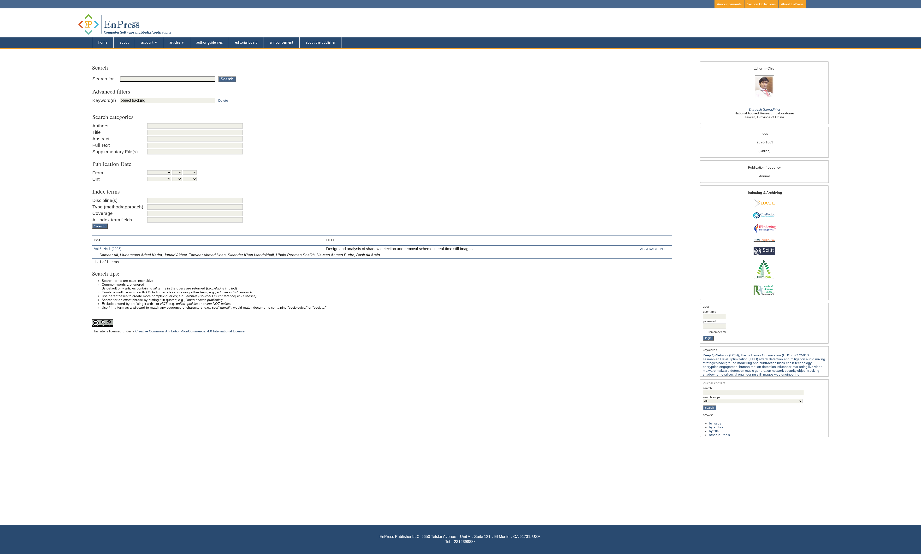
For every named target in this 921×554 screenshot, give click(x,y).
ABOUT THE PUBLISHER (321, 42)
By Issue (715, 423)
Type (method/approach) (117, 206)
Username (709, 311)
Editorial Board (246, 42)
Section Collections (761, 4)
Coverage (102, 213)
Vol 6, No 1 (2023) (108, 249)
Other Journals (719, 435)
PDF (663, 249)
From (97, 172)
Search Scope (711, 397)
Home (102, 42)
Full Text (101, 145)
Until (96, 179)
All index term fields (112, 219)
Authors (100, 125)
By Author (716, 427)
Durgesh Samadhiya (764, 109)
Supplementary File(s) (115, 151)
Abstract (100, 138)
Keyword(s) (104, 100)
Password (709, 321)
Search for (103, 78)
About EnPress (792, 4)
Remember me (717, 332)
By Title (714, 431)
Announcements (729, 4)
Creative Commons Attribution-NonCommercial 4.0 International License (190, 331)
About (124, 42)
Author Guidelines (209, 42)
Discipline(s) (105, 200)
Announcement (281, 42)
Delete (223, 100)
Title (96, 132)
